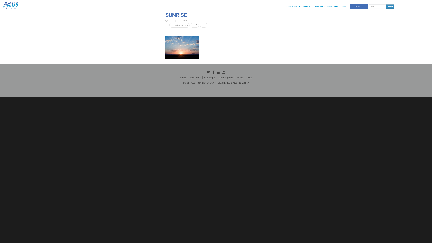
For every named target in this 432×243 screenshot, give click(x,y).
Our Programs (317, 6)
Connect (344, 6)
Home (183, 77)
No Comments (180, 25)
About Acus (291, 6)
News (336, 6)
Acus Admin (170, 21)
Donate (359, 7)
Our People (303, 6)
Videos (329, 6)
